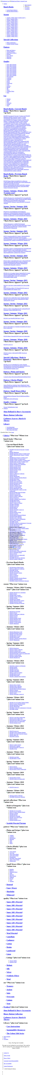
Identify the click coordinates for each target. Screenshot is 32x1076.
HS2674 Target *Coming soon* (13, 124)
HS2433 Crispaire (8, 263)
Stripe (26, 376)
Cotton (8, 80)
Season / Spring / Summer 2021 (15, 321)
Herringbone (15, 376)
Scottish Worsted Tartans (12, 44)
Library (7, 424)
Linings (9, 86)
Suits (8, 101)
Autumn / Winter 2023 (12, 25)
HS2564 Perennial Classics (15, 133)
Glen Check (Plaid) (19, 385)
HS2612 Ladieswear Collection (17, 473)
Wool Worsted (10, 76)
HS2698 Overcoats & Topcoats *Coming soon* (15, 116)
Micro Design (13, 876)
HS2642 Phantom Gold (11, 126)
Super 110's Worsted (11, 74)
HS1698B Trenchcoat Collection (17, 557)
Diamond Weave (16, 396)
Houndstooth (10, 386)
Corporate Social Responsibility (11, 1061)
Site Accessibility (8, 1063)
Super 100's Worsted (11, 75)
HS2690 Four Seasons (9, 200)
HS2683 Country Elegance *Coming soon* (20, 460)
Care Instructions (11, 427)
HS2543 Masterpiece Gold (13, 136)
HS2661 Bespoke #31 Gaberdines (12, 198)
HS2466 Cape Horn (21, 144)
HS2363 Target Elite (22, 182)
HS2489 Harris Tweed (14, 142)
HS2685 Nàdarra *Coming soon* (17, 459)
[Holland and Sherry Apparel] (18, 1)
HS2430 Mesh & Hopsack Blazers (16, 148)
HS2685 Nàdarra (27, 199)
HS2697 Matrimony (26, 215)
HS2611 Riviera (18, 129)
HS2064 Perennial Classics (17, 186)
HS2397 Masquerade (14, 525)
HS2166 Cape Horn (8, 318)
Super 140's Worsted (11, 70)
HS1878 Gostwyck (13, 169)
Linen (8, 84)
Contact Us (6, 1053)
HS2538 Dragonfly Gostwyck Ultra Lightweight (16, 136)
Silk (7, 88)
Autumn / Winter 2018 (12, 35)
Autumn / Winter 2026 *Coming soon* (16, 17)
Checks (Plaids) (11, 51)
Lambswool (9, 83)
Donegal (9, 54)
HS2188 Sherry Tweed (16, 165)
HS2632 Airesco (18, 128)
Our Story (27, 7)
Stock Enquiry (28, 5)
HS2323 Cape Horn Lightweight (11, 285)
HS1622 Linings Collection (14, 170)
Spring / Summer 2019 (12, 33)
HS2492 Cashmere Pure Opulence (17, 141)
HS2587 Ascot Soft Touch (13, 225)
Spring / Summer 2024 (12, 24)
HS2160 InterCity (16, 185)
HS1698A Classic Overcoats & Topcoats (16, 187)
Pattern (6, 47)
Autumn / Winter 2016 (12, 36)
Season (6, 15)
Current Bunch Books (12, 10)
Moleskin (20, 376)
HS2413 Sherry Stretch (19, 150)
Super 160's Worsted (11, 68)
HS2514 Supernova (8, 236)
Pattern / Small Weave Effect (15, 391)
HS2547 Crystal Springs (15, 487)
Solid (23, 376)
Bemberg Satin (14, 407)
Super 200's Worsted (11, 64)
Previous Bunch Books (12, 11)
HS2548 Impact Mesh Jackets (11, 181)
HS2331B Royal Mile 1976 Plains (22, 157)
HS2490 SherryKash (14, 500)
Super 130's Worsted (11, 71)
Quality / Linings (10, 402)
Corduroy (10, 376)
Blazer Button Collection (13, 415)
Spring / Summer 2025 (12, 21)
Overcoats (9, 103)
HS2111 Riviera (10, 168)
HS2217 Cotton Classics (9, 308)
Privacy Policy (7, 1058)
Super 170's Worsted (11, 67)
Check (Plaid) (7, 385)
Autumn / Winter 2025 (12, 20)
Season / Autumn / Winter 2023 (15, 268)
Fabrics (5, 3)
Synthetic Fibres (10, 91)
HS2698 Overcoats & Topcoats (17, 603)
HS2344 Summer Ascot (21, 156)
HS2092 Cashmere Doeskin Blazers (18, 578)
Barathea (6, 396)
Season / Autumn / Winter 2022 (15, 293)
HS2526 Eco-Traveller (12, 138)
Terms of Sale (7, 1055)
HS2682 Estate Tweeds (15, 595)
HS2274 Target (15, 183)
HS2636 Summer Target (9, 214)
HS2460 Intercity (20, 366)
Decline (14, 548)
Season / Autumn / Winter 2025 (15, 219)
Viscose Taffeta (7, 407)
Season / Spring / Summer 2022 (15, 304)
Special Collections (11, 40)
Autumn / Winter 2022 (12, 28)
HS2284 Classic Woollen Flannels (21, 297)
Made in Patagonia (11, 42)
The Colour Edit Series (12, 429)
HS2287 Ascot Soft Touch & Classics (12, 299)
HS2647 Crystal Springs (16, 125)
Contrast (6, 376)
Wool (8, 92)
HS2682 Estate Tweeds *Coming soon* (19, 461)
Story (5, 1038)
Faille (21, 396)
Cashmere (9, 79)
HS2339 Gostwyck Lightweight (17, 721)
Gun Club (12, 385)
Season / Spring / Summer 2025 (15, 231)
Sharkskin (9, 57)
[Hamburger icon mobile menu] (5, 1)
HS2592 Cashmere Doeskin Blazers (17, 130)
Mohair (8, 87)
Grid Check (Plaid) (14, 855)
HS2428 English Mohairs (16, 516)
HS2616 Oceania (11, 128)
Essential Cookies (12, 545)
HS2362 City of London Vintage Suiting (13, 273)
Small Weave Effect (12, 53)
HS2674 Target (23, 198)
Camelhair (9, 78)
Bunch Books (9, 7)
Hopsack (24, 396)
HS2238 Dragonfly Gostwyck (17, 747)
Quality (6, 61)
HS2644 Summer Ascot (12, 368)
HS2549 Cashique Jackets (11, 134)
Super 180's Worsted (11, 66)
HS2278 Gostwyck (19, 162)
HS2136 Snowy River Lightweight (14, 166)
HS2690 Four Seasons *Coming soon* (15, 120)
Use (5, 96)
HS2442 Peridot (16, 145)
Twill (12, 398)
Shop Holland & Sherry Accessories (17, 412)
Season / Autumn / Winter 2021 (15, 313)
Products (6, 408)
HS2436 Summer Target (21, 146)
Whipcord (9, 58)
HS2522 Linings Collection (12, 140)
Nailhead (6, 398)
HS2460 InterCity (8, 145)
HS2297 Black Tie (23, 160)
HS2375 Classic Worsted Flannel (17, 154)
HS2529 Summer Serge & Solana (18, 237)
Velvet (8, 90)
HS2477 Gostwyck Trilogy (10, 251)
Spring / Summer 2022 (12, 29)
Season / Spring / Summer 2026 (15, 206)
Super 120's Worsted (11, 72)
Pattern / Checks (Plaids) (13, 380)
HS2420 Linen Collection (17, 149)
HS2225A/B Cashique (19, 164)
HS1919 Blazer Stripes (9, 336)
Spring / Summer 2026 (12, 19)
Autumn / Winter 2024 (12, 23)
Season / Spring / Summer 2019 (15, 331)
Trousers (9, 99)
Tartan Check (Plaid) (14, 859)
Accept (10, 548)
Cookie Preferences (8, 1066)
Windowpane (10, 387)
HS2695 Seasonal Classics (13, 202)
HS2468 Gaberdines (12, 144)
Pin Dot (9, 398)
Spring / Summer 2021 (12, 32)
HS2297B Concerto (14, 160)
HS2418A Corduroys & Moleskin (11, 248)
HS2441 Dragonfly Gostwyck (13, 264)
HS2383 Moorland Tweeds (14, 153)
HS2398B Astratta (12, 277)
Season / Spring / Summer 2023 (15, 280)
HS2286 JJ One (21, 161)
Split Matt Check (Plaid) (18, 386)
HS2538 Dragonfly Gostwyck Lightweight (14, 239)
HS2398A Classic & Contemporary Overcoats (20, 523)
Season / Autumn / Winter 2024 (15, 243)
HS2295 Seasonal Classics (16, 572)
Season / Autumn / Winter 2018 (15, 339)
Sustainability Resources (12, 428)
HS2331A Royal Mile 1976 (10, 158)
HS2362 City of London (9, 364)
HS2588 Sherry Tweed (18, 132)
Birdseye (10, 396)
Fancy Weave (10, 55)
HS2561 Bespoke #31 (24, 240)
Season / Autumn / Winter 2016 (15, 348)
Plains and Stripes (11, 50)
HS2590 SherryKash (8, 132)
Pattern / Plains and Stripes (14, 372)
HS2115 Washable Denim (17, 326)
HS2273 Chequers (8, 185)
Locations (27, 9)
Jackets (8, 100)
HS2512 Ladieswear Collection (17, 568)
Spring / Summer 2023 (12, 27)
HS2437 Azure (11, 146)
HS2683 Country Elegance (16, 199)
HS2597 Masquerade (12, 228)
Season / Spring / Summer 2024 (15, 256)
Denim (8, 82)
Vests (8, 105)
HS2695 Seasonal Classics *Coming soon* (20, 453)
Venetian (16, 398)
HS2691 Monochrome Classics (17, 600)
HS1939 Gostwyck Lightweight (21, 336)
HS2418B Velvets (12, 182)
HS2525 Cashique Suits (15, 495)
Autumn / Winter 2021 (12, 31)
